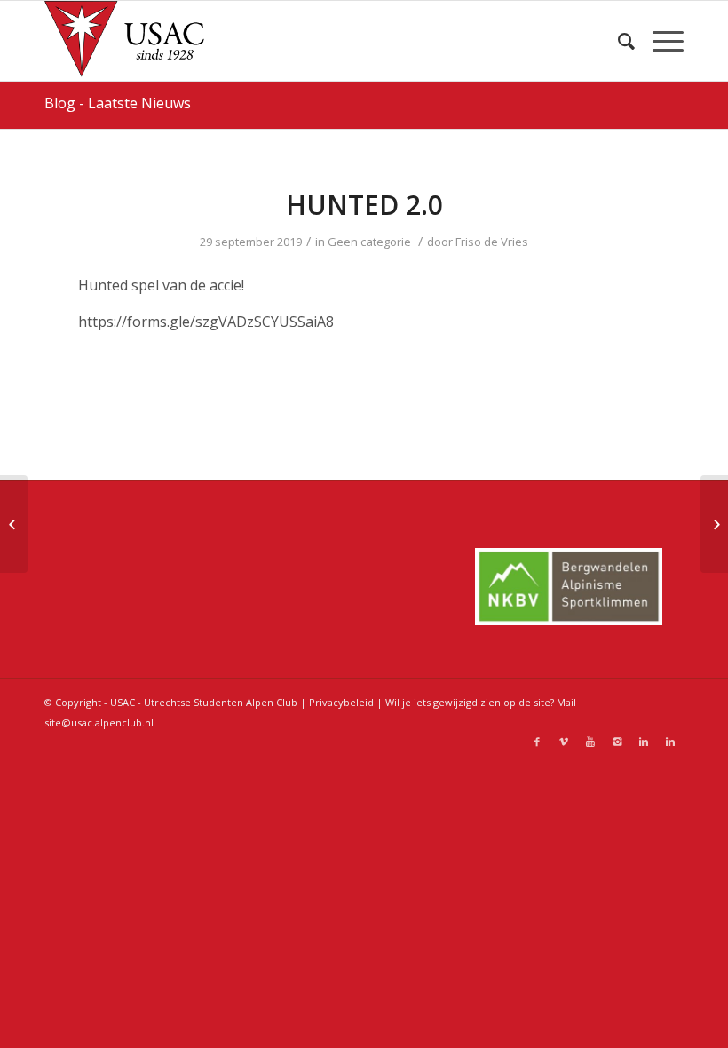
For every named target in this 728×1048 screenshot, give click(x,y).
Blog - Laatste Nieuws (117, 103)
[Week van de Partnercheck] (14, 524)
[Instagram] (617, 741)
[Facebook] (537, 741)
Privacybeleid (341, 702)
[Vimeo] (563, 741)
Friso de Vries (491, 242)
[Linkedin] (643, 741)
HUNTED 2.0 (364, 205)
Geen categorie (369, 242)
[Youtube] (590, 741)
